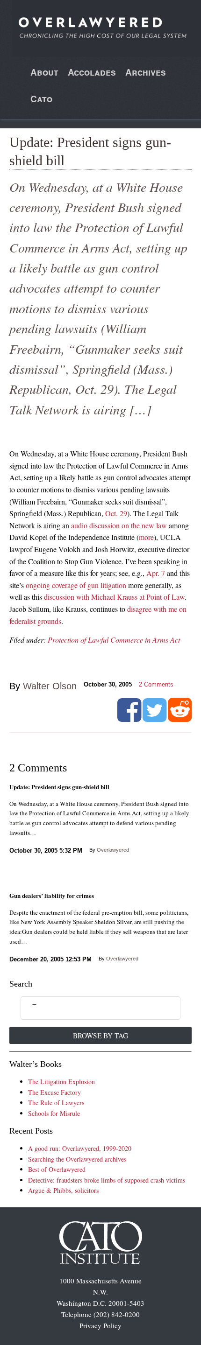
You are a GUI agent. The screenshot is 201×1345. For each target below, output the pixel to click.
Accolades (92, 72)
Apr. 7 (155, 573)
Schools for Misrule (54, 1113)
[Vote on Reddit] (180, 718)
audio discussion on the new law (119, 525)
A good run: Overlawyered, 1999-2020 (79, 1148)
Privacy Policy (100, 1325)
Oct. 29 (116, 513)
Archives (145, 72)
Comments (156, 684)
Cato (41, 98)
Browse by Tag (100, 1035)
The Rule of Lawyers (56, 1102)
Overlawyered (113, 850)
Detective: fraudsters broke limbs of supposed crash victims (106, 1180)
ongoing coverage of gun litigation (76, 585)
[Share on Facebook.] (129, 718)
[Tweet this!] (154, 718)
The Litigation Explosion (61, 1081)
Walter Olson (50, 686)
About (44, 72)
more (146, 537)
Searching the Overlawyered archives (77, 1159)
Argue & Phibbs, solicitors (63, 1190)
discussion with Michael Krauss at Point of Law (114, 597)
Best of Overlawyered (57, 1169)
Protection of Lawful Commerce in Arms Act (114, 639)
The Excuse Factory (54, 1092)
